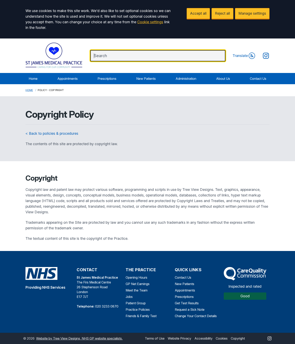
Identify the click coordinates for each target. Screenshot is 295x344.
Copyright (238, 338)
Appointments (67, 79)
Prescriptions (107, 79)
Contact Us (258, 79)
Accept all (198, 13)
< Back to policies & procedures (51, 133)
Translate (240, 56)
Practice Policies (138, 310)
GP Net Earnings (138, 284)
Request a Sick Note (189, 310)
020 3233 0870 (106, 306)
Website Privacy (179, 338)
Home (33, 79)
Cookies (222, 338)
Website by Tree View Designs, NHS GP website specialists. (79, 338)
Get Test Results (187, 303)
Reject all (222, 13)
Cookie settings (150, 22)
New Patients (146, 79)
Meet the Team (137, 290)
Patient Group (136, 303)
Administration (186, 79)
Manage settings (252, 13)
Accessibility (203, 338)
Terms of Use (155, 338)
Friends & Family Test (141, 316)
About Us (223, 79)
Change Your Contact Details (196, 316)
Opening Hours (136, 277)
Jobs (129, 297)
